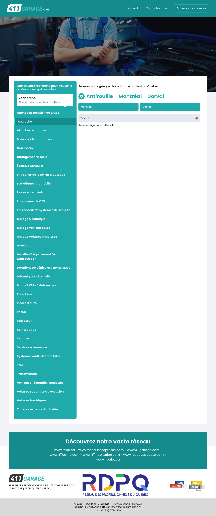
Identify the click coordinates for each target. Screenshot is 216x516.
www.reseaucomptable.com (101, 450)
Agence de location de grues (38, 113)
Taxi (20, 365)
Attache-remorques (32, 130)
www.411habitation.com (101, 454)
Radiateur (24, 321)
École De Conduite (30, 166)
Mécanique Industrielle (33, 276)
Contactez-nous (157, 8)
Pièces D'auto (27, 303)
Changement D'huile (32, 157)
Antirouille (25, 121)
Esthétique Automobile (34, 183)
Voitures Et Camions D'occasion (40, 391)
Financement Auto (30, 192)
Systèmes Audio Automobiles (38, 356)
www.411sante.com (65, 454)
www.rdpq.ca (64, 450)
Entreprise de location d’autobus (41, 175)
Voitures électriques (31, 400)
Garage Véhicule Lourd (33, 228)
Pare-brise (24, 294)
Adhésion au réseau (191, 8)
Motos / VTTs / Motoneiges (36, 285)
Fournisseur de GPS (31, 201)
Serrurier (23, 338)
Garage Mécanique (31, 219)
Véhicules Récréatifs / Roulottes (40, 383)
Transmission (27, 374)
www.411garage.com (143, 450)
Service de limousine (32, 347)
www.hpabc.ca (108, 459)
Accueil (133, 8)
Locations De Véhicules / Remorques (43, 268)
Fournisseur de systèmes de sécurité (43, 210)
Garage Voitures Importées (37, 237)
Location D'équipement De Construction (36, 256)
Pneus (21, 312)
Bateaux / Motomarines (34, 139)
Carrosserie (25, 148)
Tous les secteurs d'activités (37, 409)
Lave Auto (24, 245)
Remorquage (26, 330)
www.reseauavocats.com (143, 454)
